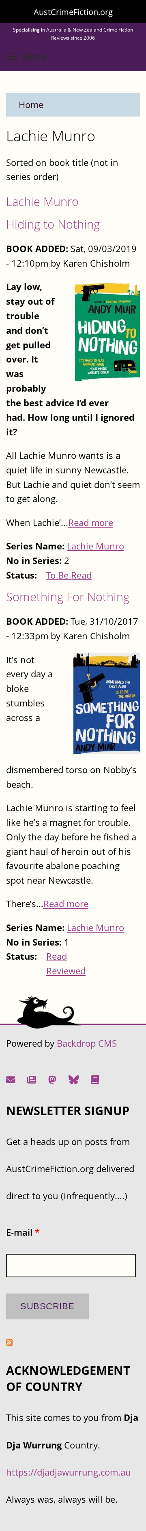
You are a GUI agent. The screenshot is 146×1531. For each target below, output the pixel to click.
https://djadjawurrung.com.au (68, 1472)
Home (31, 104)
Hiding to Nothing (53, 224)
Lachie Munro (42, 201)
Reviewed (66, 971)
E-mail (23, 1232)
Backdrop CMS (87, 1043)
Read (56, 956)
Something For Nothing (67, 596)
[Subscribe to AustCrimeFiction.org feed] (9, 1342)
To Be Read (69, 575)
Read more (90, 522)
